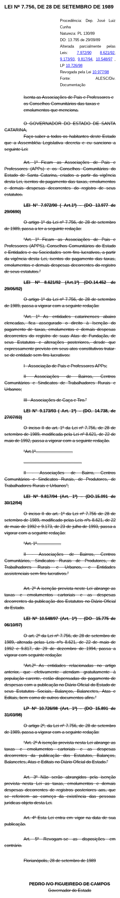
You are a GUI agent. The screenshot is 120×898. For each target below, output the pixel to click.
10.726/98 (74, 65)
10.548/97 (104, 59)
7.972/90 (84, 53)
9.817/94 (85, 59)
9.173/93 (67, 59)
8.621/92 (107, 53)
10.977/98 (100, 72)
